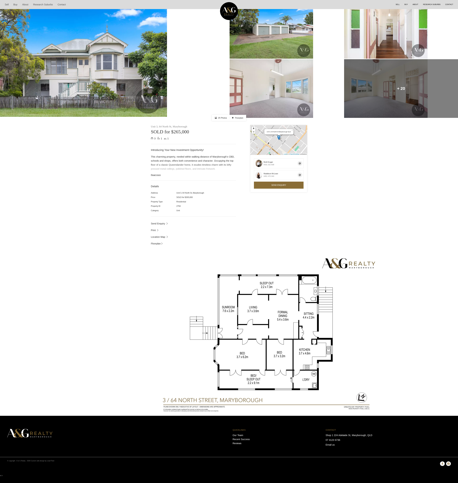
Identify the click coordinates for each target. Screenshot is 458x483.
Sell (7, 4)
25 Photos (222, 118)
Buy (15, 4)
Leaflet (286, 154)
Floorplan (238, 118)
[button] (155, 230)
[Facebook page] (443, 463)
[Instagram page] (448, 463)
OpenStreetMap (294, 154)
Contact (62, 4)
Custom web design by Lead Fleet (42, 461)
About (25, 4)
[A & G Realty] (229, 4)
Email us (330, 444)
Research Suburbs (43, 4)
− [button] (253, 131)
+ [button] (253, 128)
